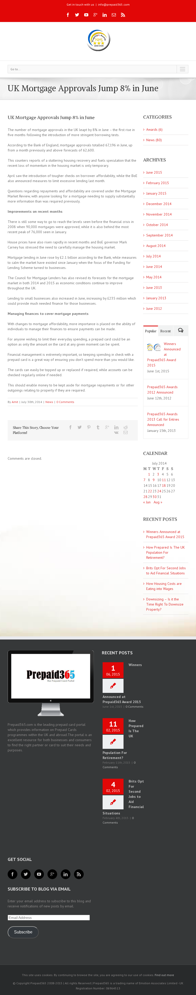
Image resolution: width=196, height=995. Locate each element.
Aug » (158, 502)
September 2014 (159, 235)
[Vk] (116, 432)
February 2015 (157, 183)
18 (164, 485)
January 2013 (156, 298)
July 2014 (153, 256)
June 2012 (154, 308)
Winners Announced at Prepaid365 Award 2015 (164, 354)
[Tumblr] (98, 427)
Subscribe (23, 932)
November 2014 (159, 214)
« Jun (147, 502)
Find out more (164, 975)
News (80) (154, 140)
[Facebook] (68, 15)
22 (150, 491)
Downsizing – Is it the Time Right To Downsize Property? (164, 604)
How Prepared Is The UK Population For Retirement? (165, 552)
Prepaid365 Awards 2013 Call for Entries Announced (163, 419)
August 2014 (156, 245)
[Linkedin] (105, 15)
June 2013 (154, 287)
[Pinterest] (89, 427)
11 (164, 480)
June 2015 (154, 172)
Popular (150, 331)
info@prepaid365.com (114, 4)
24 (159, 491)
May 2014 (154, 277)
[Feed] (79, 874)
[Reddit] (126, 427)
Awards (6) (154, 129)
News (49, 402)
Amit (15, 402)
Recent (165, 331)
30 (155, 496)
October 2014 (157, 224)
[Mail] (114, 15)
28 (145, 496)
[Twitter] (77, 15)
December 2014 (159, 204)
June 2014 (154, 266)
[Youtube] (86, 15)
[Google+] (95, 15)
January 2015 (156, 193)
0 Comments (65, 402)
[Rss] (123, 15)
